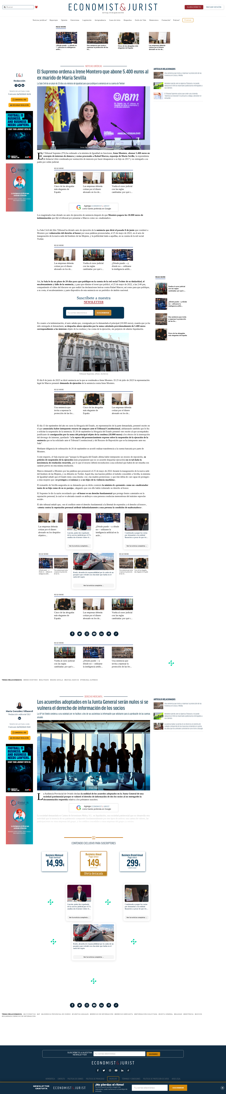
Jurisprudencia (100, 20)
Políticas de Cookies (75, 1079)
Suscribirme (178, 1088)
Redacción (19, 81)
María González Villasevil (19, 711)
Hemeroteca (153, 20)
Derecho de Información (102, 1014)
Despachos (128, 20)
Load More (113, 1027)
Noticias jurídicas (39, 20)
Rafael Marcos (72, 680)
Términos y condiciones (131, 1079)
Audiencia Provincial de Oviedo (56, 1014)
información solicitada (146, 1014)
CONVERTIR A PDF (20, 100)
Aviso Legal (176, 1079)
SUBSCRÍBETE (194, 7)
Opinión (64, 20)
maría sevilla (57, 680)
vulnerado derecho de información (19, 1016)
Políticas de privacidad (95, 1079)
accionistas (30, 1014)
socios (199, 1014)
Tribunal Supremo (89, 680)
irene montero (31, 680)
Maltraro (44, 680)
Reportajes (54, 20)
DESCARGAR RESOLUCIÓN (20, 105)
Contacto (61, 1079)
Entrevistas (75, 20)
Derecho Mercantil (124, 1014)
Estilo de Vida (140, 20)
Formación (166, 20)
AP (39, 1014)
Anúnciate (113, 1079)
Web (1, 63)
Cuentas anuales (81, 1014)
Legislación (87, 20)
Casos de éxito (114, 20)
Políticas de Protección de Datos (156, 1079)
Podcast (176, 20)
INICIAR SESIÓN (213, 7)
